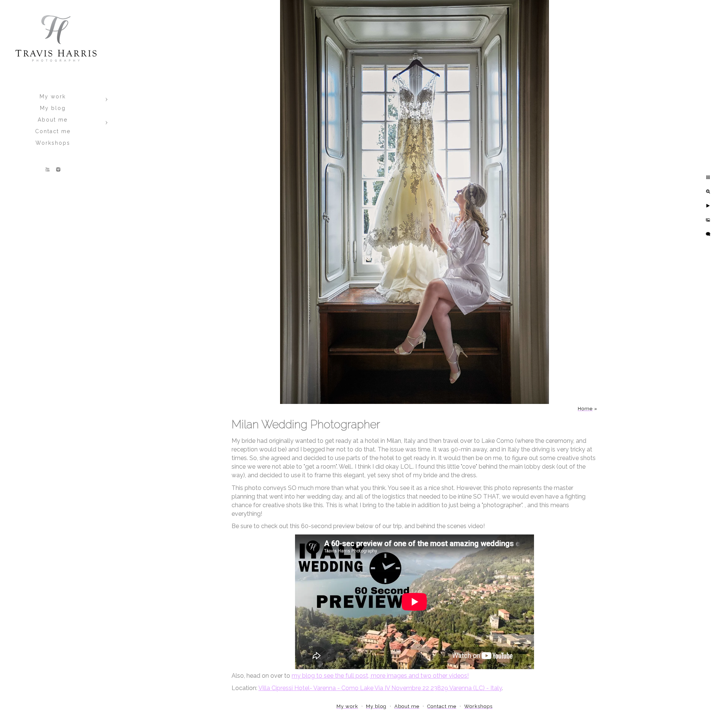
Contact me (53, 131)
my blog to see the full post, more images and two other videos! (380, 675)
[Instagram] (58, 169)
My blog (53, 108)
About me (53, 120)
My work (53, 96)
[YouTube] (47, 169)
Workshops (52, 143)
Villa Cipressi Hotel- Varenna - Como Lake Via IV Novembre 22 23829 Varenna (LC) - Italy (380, 688)
